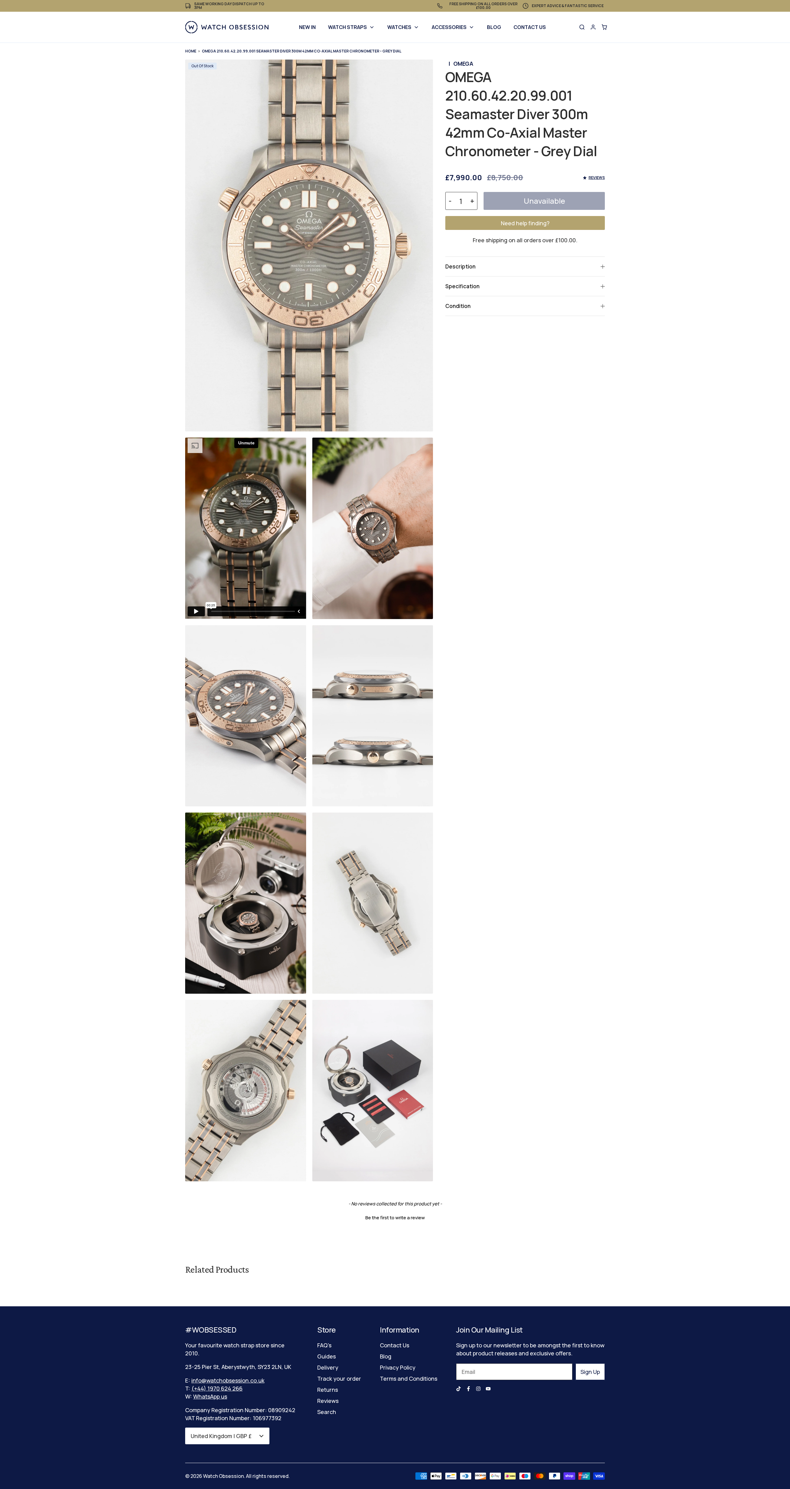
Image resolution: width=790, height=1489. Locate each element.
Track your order (339, 1378)
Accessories (449, 27)
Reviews (328, 1400)
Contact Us (530, 27)
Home (190, 51)
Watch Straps (347, 27)
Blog (494, 27)
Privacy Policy (397, 1367)
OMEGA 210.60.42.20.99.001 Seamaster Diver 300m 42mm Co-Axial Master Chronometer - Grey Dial (301, 51)
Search (326, 1412)
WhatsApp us (210, 1396)
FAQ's (324, 1345)
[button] (395, 1217)
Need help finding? (525, 223)
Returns (327, 1389)
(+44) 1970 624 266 (217, 1388)
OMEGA (463, 63)
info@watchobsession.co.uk (227, 1380)
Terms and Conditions (408, 1378)
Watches (399, 27)
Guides (326, 1356)
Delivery (327, 1367)
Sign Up (590, 1371)
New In (307, 27)
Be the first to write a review (395, 1217)
